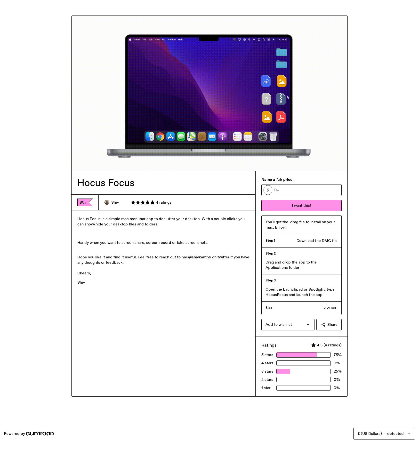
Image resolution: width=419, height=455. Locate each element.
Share (332, 324)
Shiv (115, 202)
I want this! (301, 205)
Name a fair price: (277, 179)
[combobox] (287, 324)
